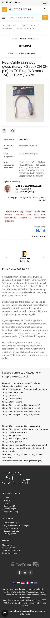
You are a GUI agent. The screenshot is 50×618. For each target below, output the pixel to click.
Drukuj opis (13, 197)
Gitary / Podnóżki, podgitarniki (14, 438)
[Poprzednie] (6, 256)
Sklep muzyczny (8, 25)
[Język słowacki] (36, 582)
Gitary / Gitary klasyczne (12, 402)
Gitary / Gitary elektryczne (12, 398)
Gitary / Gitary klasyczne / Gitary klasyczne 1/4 (21, 408)
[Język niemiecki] (23, 582)
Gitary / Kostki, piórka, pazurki (14, 432)
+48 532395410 (24, 189)
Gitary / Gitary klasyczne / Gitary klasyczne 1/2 (21, 405)
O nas (6, 497)
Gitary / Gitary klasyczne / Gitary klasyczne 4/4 (21, 414)
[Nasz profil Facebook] (19, 572)
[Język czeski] (31, 582)
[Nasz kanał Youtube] (25, 572)
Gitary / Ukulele (8, 451)
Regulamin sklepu (11, 522)
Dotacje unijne (10, 508)
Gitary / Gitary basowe (11, 395)
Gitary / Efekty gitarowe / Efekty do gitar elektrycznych (24, 389)
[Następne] (43, 256)
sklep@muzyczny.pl (26, 191)
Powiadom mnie (38, 236)
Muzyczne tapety (11, 511)
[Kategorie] (3, 17)
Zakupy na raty (10, 533)
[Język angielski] (14, 582)
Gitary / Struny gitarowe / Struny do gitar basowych (23, 448)
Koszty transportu (11, 528)
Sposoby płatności (11, 531)
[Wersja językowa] (44, 3)
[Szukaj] (45, 17)
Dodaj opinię (25, 197)
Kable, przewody (28, 25)
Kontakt (7, 500)
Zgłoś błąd (42, 200)
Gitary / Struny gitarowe (12, 441)
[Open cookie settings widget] (4, 613)
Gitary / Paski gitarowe (11, 435)
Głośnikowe (7, 28)
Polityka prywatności (29, 603)
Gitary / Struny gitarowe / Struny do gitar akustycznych (24, 445)
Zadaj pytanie (38, 197)
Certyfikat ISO (10, 506)
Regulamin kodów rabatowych (16, 525)
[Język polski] (18, 582)
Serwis (6, 503)
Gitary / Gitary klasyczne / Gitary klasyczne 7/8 (21, 426)
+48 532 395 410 (10, 553)
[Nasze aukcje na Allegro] (30, 572)
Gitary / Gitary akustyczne (12, 392)
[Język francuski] (27, 582)
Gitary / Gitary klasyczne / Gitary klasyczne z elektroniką (25, 429)
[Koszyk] (46, 9)
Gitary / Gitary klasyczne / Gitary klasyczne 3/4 (21, 411)
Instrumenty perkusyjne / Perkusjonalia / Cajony (22, 460)
